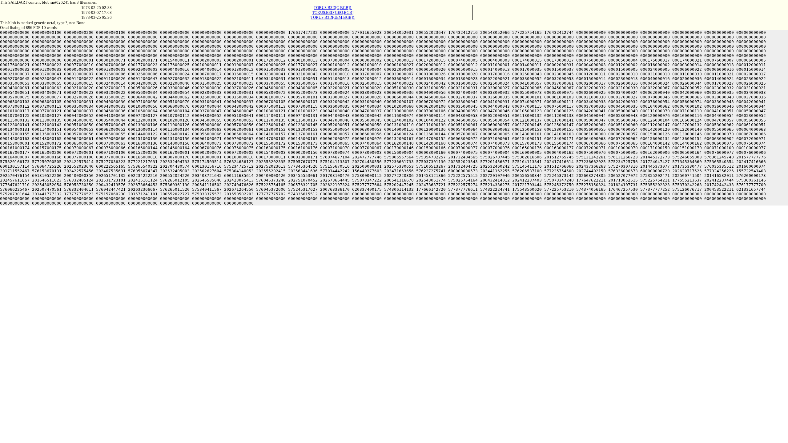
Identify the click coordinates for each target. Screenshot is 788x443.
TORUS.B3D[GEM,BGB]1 (333, 17)
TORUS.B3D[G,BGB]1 (333, 7)
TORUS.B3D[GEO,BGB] (332, 12)
